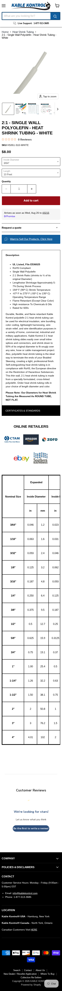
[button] (8, 109)
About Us (40, 970)
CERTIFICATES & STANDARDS (23, 410)
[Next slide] (57, 108)
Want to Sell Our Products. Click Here (31, 239)
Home (5, 31)
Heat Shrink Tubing (23, 31)
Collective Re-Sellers (31, 977)
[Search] (55, 16)
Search (16, 970)
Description (12, 255)
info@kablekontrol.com (25, 893)
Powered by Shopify (31, 984)
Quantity (6, 181)
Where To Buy (47, 974)
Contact (28, 970)
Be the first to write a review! (31, 828)
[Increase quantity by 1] (31, 188)
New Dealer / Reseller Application (20, 974)
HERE (34, 929)
